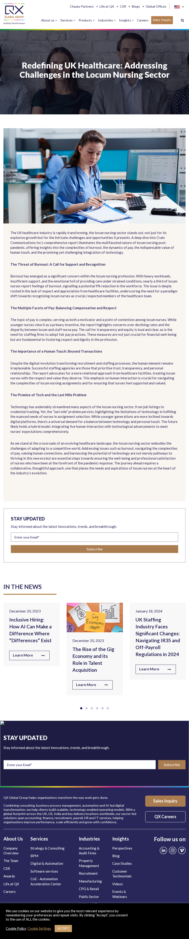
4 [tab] (97, 708)
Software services (44, 871)
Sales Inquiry (162, 20)
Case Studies (122, 863)
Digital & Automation (46, 863)
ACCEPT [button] (63, 928)
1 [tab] (81, 708)
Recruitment (88, 873)
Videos (117, 884)
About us (48, 20)
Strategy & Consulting (47, 848)
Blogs (136, 6)
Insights (125, 20)
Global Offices (156, 6)
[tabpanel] (31, 636)
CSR (123, 6)
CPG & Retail (89, 889)
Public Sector (89, 896)
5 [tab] (102, 708)
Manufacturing (90, 881)
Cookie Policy (16, 928)
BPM (34, 856)
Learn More (23, 655)
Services (66, 20)
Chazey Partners (82, 6)
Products (86, 20)
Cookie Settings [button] (39, 928)
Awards (9, 876)
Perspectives (122, 848)
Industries (106, 20)
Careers (142, 20)
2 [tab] (87, 708)
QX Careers (165, 816)
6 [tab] (108, 708)
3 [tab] (92, 708)
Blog (116, 856)
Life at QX (107, 6)
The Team (10, 861)
